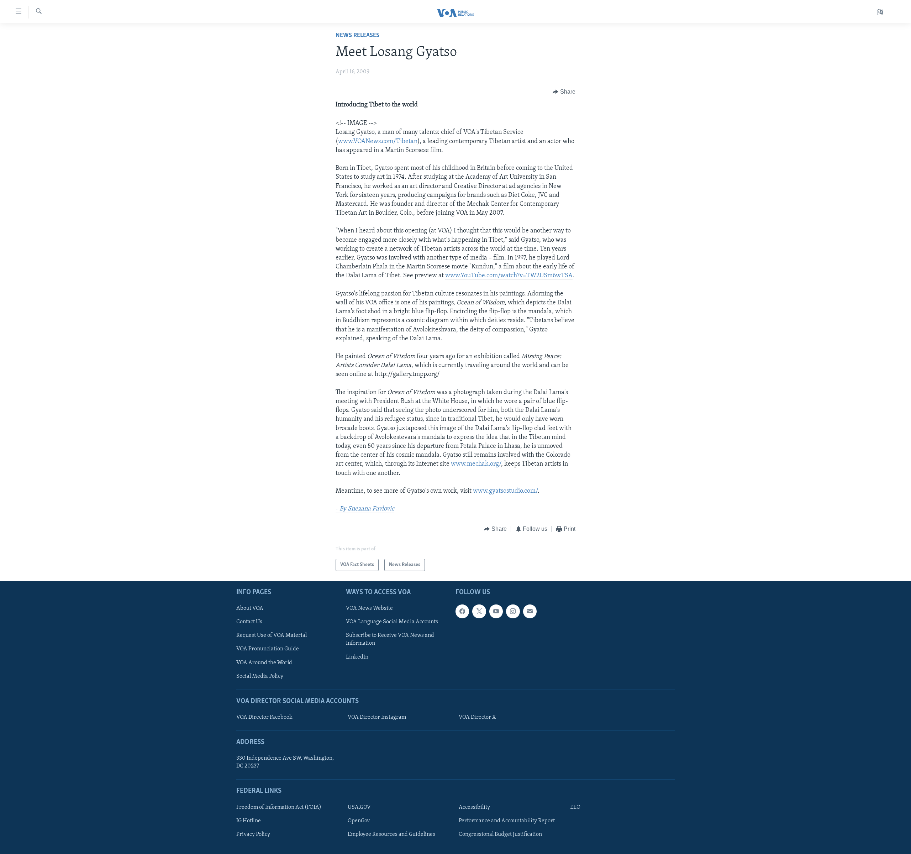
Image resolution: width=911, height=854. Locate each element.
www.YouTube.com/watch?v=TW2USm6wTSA (509, 276)
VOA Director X (477, 717)
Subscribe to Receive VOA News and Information (390, 639)
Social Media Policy (259, 676)
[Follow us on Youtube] (496, 611)
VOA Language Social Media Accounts (392, 622)
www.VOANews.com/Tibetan (377, 141)
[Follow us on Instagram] (513, 611)
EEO (575, 807)
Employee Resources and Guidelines (391, 834)
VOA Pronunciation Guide (267, 649)
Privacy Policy (253, 834)
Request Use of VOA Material (271, 635)
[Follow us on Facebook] (462, 611)
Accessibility (474, 807)
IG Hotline (248, 821)
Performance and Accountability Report (507, 821)
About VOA (249, 608)
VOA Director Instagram (377, 717)
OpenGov (359, 821)
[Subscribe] (530, 611)
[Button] (564, 91)
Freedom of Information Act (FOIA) (278, 807)
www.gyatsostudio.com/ (505, 491)
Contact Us (249, 622)
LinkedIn (357, 657)
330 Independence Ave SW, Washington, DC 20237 (285, 762)
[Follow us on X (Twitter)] (479, 611)
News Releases (357, 35)
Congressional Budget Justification (500, 834)
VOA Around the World (264, 663)
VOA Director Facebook (264, 717)
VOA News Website (369, 608)
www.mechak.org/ (476, 464)
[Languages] (880, 12)
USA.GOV (359, 807)
